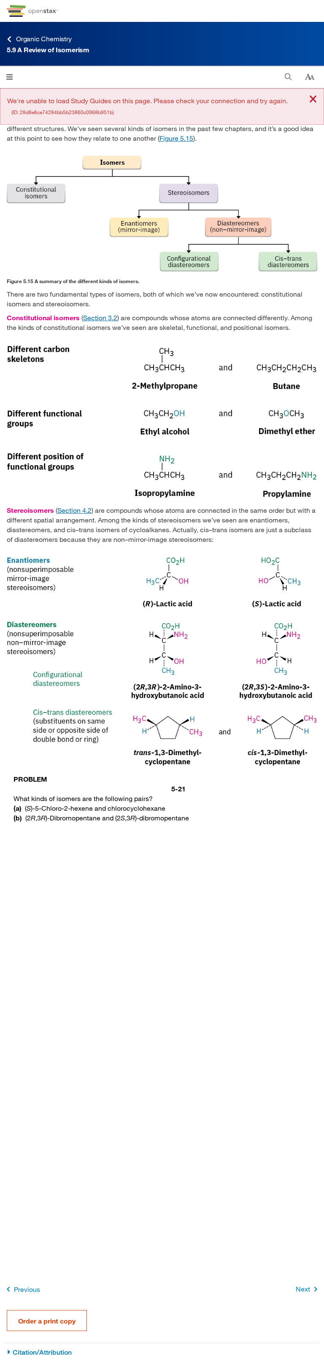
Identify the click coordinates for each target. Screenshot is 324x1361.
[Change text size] (309, 77)
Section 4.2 (74, 510)
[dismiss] (313, 99)
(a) (18, 808)
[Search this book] (288, 77)
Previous (27, 1289)
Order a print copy (47, 1321)
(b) (18, 818)
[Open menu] (9, 77)
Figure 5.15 (176, 138)
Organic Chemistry (44, 39)
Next (303, 1289)
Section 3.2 (100, 317)
